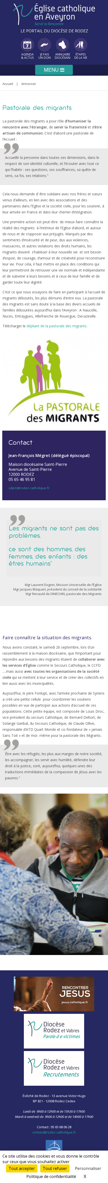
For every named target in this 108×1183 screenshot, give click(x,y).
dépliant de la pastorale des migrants (57, 326)
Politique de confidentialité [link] (51, 1176)
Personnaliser (88, 1168)
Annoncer (28, 83)
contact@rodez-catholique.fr (54, 1132)
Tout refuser (55, 1168)
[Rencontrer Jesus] (54, 994)
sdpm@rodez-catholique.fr (29, 488)
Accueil (8, 83)
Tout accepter (22, 1168)
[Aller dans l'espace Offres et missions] (54, 1068)
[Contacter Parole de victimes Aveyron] (54, 1031)
